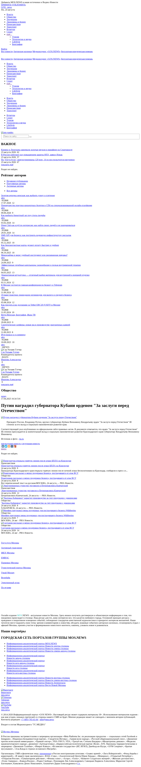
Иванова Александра (11, 359)
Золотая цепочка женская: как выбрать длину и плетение (28, 195)
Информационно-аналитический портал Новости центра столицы (38, 646)
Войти (4, 49)
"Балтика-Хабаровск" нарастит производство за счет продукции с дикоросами (38, 503)
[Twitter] (6, 446)
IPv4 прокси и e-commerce (13, 335)
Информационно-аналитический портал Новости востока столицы (38, 678)
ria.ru (21, 439)
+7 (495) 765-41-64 (29, 719)
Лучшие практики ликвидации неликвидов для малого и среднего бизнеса (36, 295)
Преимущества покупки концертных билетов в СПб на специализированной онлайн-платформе (46, 205)
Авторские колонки (22, 51)
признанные (45, 753)
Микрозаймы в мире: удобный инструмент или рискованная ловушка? (34, 255)
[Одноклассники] (9, 446)
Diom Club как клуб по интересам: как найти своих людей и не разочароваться (38, 225)
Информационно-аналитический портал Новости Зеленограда (36, 683)
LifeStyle (16, 42)
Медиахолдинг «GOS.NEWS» (46, 51)
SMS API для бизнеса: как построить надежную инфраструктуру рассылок (36, 235)
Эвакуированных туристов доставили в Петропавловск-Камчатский (33, 490)
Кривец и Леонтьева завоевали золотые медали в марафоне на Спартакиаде (36, 150)
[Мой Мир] (12, 446)
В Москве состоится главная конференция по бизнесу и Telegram (31, 285)
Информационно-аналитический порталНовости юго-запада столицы (26, 662)
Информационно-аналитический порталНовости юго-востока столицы (26, 671)
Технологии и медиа (21, 39)
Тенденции (12, 19)
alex (3, 198)
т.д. (78, 763)
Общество (11, 17)
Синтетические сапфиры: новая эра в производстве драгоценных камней (35, 325)
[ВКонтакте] (3, 446)
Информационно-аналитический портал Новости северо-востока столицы (42, 680)
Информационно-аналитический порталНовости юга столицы (26, 666)
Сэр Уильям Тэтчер (10, 352)
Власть (10, 14)
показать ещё (7, 164)
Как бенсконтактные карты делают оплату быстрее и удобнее (30, 245)
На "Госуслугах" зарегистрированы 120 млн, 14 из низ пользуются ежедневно (38, 159)
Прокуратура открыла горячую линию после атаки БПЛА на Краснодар (35, 466)
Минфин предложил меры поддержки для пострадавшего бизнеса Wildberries (37, 515)
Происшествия (14, 24)
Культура (11, 29)
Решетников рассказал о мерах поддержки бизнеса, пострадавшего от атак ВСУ (38, 478)
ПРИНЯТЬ (6, 5)
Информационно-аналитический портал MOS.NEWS (32, 643)
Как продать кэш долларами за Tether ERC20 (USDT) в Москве (30, 305)
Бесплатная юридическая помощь (77, 51)
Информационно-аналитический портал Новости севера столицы (38, 648)
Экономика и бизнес (16, 22)
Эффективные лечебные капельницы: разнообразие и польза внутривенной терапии (41, 265)
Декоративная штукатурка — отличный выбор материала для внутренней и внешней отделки (45, 275)
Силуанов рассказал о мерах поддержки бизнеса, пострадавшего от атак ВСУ (37, 528)
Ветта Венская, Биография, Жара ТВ (18, 315)
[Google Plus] (15, 446)
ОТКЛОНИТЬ (19, 5)
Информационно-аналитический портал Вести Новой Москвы (36, 685)
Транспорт (12, 27)
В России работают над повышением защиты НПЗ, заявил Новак (32, 155)
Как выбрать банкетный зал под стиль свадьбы (23, 215)
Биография (17, 44)
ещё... (9, 34)
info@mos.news (47, 719)
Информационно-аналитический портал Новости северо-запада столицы (41, 651)
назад (3, 396)
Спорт (10, 32)
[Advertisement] (70, 602)
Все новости (7, 51)
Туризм (15, 37)
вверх (3, 449)
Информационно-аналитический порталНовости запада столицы (26, 657)
